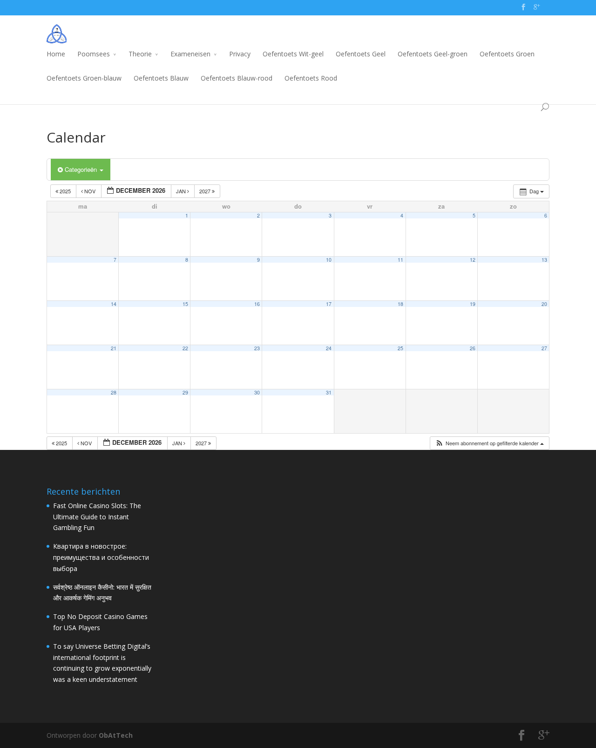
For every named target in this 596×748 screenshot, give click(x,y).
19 (472, 303)
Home (56, 53)
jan (181, 191)
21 (113, 348)
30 (257, 392)
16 (257, 303)
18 (400, 303)
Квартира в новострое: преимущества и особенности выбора (101, 557)
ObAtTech (116, 735)
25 (400, 348)
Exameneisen (190, 53)
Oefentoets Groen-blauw (84, 78)
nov (90, 191)
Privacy (240, 53)
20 (544, 303)
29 (185, 392)
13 (544, 259)
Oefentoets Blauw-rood (236, 78)
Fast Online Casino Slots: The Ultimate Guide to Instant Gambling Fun (97, 516)
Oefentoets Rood (310, 78)
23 (257, 348)
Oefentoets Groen (507, 53)
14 (113, 303)
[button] (489, 443)
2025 (65, 191)
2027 (205, 191)
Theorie (140, 53)
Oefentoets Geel (361, 53)
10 (329, 259)
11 (400, 259)
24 (329, 348)
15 (185, 303)
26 (472, 348)
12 (472, 259)
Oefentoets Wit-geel (293, 53)
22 (185, 348)
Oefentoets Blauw (161, 78)
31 (329, 392)
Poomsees (93, 53)
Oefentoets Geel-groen (432, 53)
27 (544, 348)
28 (113, 392)
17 (329, 303)
